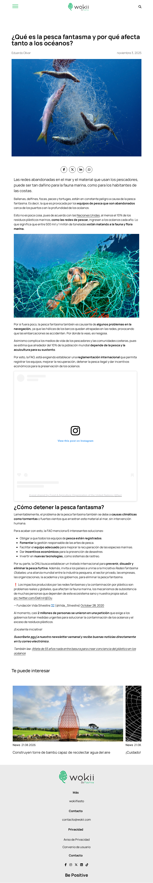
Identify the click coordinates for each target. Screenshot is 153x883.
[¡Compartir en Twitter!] (72, 169)
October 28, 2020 (92, 605)
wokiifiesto (76, 801)
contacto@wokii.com (76, 819)
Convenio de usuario (76, 847)
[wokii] (78, 6)
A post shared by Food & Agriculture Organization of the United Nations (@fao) (75, 495)
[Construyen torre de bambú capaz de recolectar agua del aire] (68, 713)
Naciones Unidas (88, 215)
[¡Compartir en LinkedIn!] (80, 169)
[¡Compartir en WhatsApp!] (89, 169)
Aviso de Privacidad (77, 839)
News (16, 745)
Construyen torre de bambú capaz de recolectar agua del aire (61, 752)
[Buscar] (139, 7)
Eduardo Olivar (21, 53)
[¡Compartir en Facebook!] (64, 169)
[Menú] (15, 6)
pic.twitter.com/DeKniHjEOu (33, 598)
